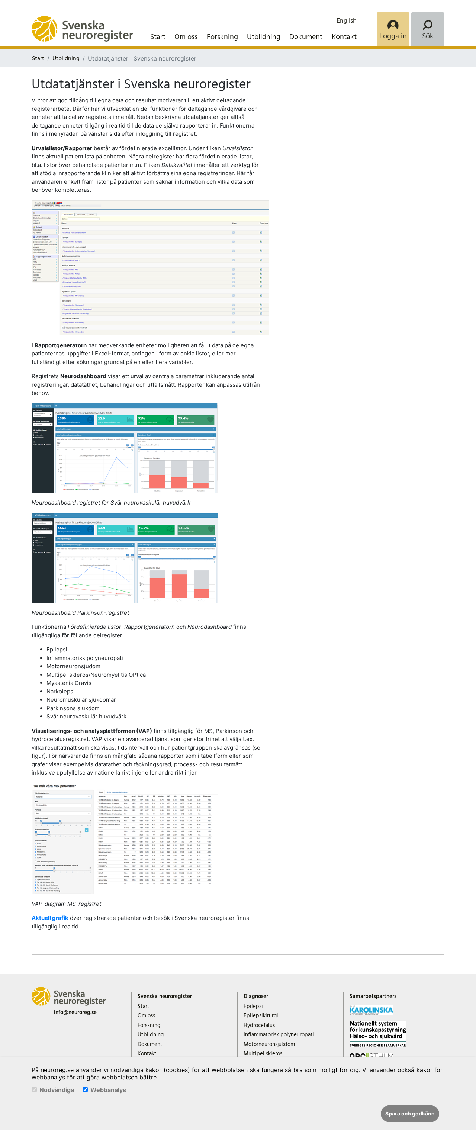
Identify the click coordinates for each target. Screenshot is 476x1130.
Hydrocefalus (259, 1025)
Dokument (305, 37)
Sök (428, 36)
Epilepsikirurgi (261, 1016)
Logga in (393, 36)
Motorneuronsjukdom (269, 1044)
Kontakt (344, 37)
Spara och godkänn (410, 1113)
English (347, 20)
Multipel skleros (263, 1053)
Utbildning (263, 37)
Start (157, 37)
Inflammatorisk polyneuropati (279, 1035)
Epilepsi (253, 1006)
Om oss (185, 37)
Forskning (222, 37)
